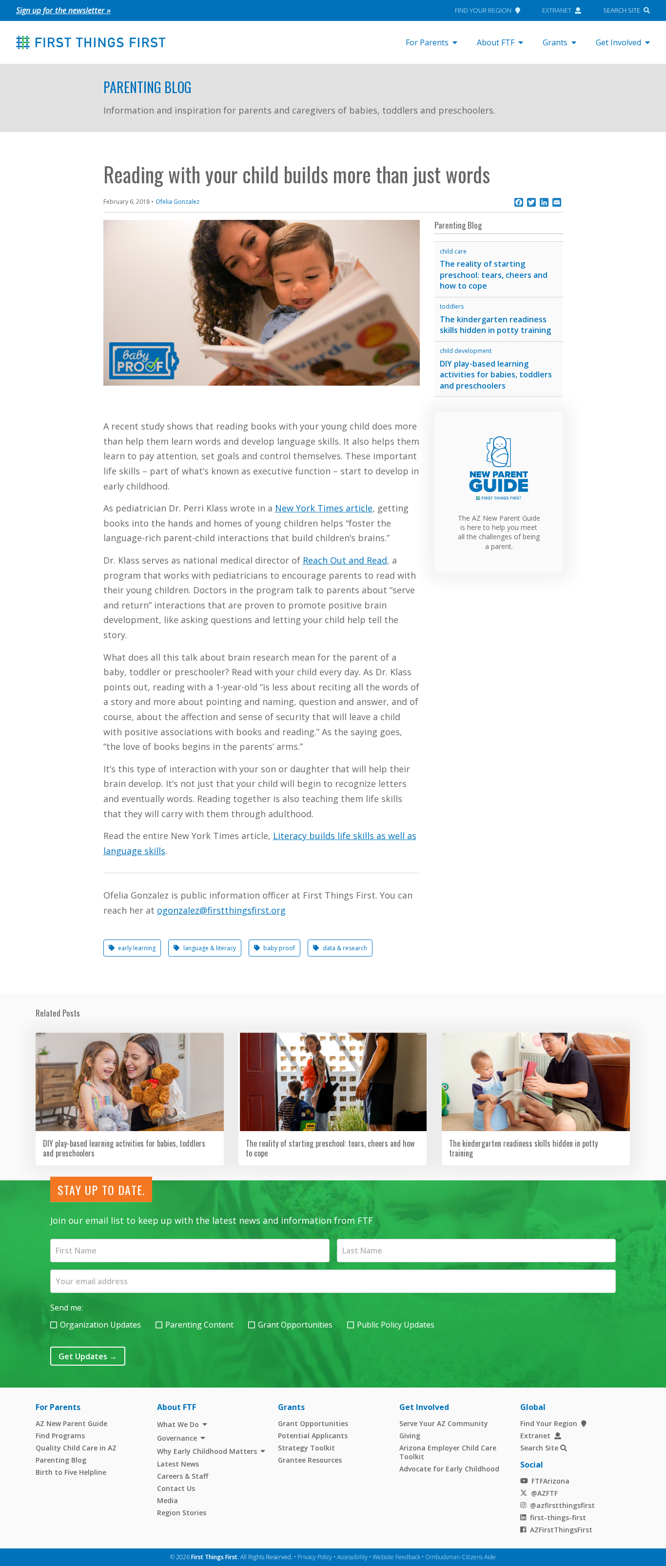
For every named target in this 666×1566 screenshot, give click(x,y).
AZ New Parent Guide (71, 1423)
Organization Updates (100, 1325)
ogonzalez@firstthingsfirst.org (221, 910)
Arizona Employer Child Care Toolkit (447, 1452)
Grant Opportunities (295, 1325)
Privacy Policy (314, 1557)
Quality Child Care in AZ (76, 1447)
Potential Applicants (313, 1435)
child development (465, 351)
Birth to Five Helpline (71, 1472)
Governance (177, 1438)
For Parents (427, 42)
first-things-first (558, 1517)
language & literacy (209, 948)
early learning (137, 948)
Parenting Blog (147, 87)
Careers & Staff (182, 1476)
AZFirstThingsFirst (561, 1529)
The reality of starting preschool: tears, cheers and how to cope (494, 274)
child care (453, 251)
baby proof (279, 948)
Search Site (621, 10)
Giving (409, 1435)
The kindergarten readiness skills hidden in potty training (495, 325)
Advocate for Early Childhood (449, 1468)
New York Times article (323, 508)
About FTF (495, 42)
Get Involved (618, 42)
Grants (555, 42)
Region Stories (181, 1512)
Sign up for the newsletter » (63, 10)
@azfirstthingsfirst (562, 1505)
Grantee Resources (310, 1460)
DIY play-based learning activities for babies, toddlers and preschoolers (496, 374)
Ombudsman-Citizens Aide (460, 1557)
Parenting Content (199, 1325)
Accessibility (352, 1557)
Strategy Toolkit (306, 1447)
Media (167, 1500)
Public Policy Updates (395, 1325)
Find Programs (60, 1435)
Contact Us (176, 1488)
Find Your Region (483, 10)
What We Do (178, 1424)
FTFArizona (550, 1481)
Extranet (556, 10)
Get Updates (88, 1356)
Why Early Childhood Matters (207, 1451)
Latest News (178, 1463)
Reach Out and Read (345, 560)
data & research (345, 948)
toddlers (452, 306)
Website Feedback (396, 1557)
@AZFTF (544, 1493)
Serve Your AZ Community (443, 1423)
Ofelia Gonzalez (177, 201)
